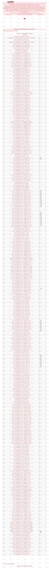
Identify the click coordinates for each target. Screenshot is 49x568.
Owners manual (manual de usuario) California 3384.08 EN (21, 322)
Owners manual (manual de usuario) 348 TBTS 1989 (21, 101)
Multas (40, 7)
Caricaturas (9, 6)
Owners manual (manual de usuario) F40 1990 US (21, 401)
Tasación (30, 8)
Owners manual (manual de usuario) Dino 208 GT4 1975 (21, 333)
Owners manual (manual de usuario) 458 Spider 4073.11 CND (21, 225)
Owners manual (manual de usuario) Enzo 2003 (21, 350)
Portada (14, 4)
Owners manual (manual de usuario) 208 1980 (21, 39)
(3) (43, 5)
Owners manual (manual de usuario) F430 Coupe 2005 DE (21, 404)
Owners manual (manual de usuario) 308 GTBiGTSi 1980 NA (21, 63)
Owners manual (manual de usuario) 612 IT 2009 (21, 319)
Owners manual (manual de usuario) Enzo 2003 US (21, 353)
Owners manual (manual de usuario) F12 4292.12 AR (21, 368)
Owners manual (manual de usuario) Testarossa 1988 (21, 549)
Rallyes (24, 8)
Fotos (44, 6)
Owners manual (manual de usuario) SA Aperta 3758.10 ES (21, 516)
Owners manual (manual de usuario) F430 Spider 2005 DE (21, 424)
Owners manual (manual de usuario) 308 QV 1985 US (21, 72)
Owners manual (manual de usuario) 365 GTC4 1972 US (21, 146)
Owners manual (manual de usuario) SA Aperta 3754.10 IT (21, 510)
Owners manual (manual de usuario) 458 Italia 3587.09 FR (21, 193)
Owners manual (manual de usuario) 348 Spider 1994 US (21, 98)
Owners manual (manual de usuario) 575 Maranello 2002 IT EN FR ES (21, 259)
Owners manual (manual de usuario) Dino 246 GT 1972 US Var (21, 337)
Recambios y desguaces (14, 8)
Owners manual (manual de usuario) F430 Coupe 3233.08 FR (21, 418)
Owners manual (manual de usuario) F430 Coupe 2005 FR (21, 408)
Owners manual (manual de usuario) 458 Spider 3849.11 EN (21, 210)
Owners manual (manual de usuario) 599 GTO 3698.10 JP (21, 290)
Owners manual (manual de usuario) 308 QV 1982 (21, 68)
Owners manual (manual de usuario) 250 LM (21, 49)
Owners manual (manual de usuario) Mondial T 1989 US (21, 500)
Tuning (22, 9)
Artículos (5, 6)
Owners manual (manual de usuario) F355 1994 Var (21, 371)
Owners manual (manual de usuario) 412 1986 (21, 154)
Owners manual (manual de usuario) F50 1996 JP (21, 450)
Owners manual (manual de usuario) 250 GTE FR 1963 (21, 46)
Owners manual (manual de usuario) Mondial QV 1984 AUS (21, 496)
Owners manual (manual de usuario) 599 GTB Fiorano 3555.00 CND (21, 277)
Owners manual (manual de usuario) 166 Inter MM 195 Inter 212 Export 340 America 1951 (21, 37)
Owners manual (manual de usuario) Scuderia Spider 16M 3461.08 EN (21, 523)
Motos (37, 5)
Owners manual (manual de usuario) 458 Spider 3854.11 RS (21, 218)
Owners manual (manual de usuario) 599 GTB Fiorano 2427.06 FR (21, 268)
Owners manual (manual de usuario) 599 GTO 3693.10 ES (21, 284)
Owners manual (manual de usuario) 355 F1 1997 (21, 117)
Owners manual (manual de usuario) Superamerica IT (21, 535)
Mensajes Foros (32, 7)
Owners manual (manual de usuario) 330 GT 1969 (21, 89)
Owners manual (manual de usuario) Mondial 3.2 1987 (21, 480)
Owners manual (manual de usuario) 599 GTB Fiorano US (21, 274)
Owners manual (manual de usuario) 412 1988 (21, 156)
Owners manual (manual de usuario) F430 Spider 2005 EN (21, 425)
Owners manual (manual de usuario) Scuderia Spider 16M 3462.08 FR (21, 525)
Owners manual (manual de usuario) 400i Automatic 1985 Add (21, 153)
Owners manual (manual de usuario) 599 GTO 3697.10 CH (21, 288)
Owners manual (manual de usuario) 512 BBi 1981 (21, 229)
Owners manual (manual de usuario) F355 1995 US (21, 376)
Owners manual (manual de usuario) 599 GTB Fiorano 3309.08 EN (21, 275)
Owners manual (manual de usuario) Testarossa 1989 (21, 552)
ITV (12, 7)
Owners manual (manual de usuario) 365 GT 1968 (21, 138)
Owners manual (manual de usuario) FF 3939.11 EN (21, 457)
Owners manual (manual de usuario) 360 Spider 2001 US (21, 131)
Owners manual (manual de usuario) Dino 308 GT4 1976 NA (21, 347)
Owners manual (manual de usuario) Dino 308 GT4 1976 (21, 345)
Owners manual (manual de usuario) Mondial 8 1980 (21, 485)
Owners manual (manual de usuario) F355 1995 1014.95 (21, 373)
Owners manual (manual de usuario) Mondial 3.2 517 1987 (21, 476)
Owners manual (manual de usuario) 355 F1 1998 (21, 118)
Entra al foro (41, 9)
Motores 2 (36, 11)
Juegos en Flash (15, 7)
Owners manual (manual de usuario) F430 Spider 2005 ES (21, 427)
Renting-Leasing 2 (18, 9)
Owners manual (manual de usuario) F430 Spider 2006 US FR (21, 434)
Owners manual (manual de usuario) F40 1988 (21, 398)
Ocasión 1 (34, 4)
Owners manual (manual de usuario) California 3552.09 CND (21, 329)
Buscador (24, 4)
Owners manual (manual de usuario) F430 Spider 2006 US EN (21, 433)
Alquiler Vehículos (42, 8)
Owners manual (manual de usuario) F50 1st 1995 (21, 444)
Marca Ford (16, 11)
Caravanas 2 (33, 6)
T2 (32, 8)
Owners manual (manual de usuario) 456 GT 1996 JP (21, 173)
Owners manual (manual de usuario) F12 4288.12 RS (21, 363)
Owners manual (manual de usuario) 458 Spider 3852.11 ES (21, 215)
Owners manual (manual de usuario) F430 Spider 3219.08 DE (21, 440)
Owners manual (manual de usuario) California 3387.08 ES (21, 326)
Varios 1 (27, 11)
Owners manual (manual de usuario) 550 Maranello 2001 (21, 249)
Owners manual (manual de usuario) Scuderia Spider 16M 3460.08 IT (21, 522)
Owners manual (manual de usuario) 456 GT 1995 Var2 (21, 170)
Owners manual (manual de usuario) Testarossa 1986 (21, 548)
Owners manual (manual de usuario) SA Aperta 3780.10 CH (21, 521)
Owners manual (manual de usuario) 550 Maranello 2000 (21, 248)
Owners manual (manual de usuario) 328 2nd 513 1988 (21, 75)
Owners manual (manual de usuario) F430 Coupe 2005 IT (21, 410)
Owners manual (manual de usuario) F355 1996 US (21, 385)
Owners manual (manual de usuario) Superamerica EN (21, 534)
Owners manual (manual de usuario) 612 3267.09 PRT (21, 313)
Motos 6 (31, 13)
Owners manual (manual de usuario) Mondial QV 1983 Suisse (21, 493)
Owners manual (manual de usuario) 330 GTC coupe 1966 (21, 91)
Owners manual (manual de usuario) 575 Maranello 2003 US (21, 264)
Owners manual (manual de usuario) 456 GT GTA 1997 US (21, 177)
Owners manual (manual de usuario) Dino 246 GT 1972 (21, 336)
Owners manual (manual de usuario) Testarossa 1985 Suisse (21, 544)
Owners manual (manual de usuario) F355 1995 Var (21, 378)
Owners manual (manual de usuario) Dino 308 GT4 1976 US (21, 349)
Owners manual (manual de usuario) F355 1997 (21, 386)
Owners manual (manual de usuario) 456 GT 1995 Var (21, 169)
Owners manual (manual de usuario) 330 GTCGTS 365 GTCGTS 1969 (21, 92)
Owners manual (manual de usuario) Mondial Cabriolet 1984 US (21, 489)
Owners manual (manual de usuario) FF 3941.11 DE (21, 460)
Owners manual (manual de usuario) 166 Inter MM (21, 36)
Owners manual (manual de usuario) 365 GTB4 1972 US (21, 141)
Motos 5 (27, 13)
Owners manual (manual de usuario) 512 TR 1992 (21, 234)
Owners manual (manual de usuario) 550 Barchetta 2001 (21, 241)
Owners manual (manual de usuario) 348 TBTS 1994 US (21, 115)
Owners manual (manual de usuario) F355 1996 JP (21, 384)
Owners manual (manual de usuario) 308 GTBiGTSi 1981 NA (21, 65)
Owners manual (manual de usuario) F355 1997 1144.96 (21, 388)
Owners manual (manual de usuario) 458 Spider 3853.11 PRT (21, 216)
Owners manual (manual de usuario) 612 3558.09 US (21, 316)
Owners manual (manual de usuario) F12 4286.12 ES (21, 360)
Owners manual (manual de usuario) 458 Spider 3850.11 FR (21, 212)
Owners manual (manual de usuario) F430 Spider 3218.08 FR (21, 438)
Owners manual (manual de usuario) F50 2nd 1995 (21, 446)
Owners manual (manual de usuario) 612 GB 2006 (21, 304)
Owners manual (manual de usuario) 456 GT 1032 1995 (21, 161)
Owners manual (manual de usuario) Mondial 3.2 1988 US (21, 483)
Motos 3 (21, 13)
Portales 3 (17, 5)
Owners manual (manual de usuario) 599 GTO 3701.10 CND (21, 293)
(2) (42, 5)
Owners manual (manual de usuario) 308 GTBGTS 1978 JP (21, 59)
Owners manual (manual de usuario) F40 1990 (21, 399)
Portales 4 (21, 5)
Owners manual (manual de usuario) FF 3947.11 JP (21, 467)
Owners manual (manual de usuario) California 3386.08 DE (21, 324)
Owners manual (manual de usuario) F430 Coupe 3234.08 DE (21, 420)
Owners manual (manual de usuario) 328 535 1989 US (21, 81)
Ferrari (22, 11)
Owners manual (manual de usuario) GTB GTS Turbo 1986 (21, 470)
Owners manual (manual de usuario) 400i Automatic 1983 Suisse (21, 151)
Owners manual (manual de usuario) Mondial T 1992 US (21, 508)
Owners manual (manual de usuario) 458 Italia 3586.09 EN (21, 192)
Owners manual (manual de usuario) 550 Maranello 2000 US (21, 255)
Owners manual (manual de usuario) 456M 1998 (21, 182)
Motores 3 (40, 11)
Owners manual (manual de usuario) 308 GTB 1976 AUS (21, 55)
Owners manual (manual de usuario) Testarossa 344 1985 (21, 551)
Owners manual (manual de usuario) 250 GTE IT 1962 (21, 47)
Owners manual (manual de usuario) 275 (21, 50)
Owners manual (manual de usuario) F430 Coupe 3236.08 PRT (21, 422)
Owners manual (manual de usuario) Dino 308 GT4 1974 (21, 342)
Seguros (27, 8)
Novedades (20, 4)
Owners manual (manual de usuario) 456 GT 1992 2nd (21, 163)
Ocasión (27, 5)
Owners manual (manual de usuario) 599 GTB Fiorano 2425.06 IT (21, 265)
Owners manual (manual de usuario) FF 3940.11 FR (21, 459)
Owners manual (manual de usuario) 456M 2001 (21, 183)
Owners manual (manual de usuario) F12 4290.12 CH (21, 365)
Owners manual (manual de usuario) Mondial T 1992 (21, 506)
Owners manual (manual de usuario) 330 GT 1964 (21, 86)
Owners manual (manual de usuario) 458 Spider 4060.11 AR (21, 223)
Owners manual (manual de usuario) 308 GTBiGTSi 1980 (21, 62)
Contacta (17, 4)
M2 (3, 8)
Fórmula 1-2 (41, 6)
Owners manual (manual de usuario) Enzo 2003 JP (21, 352)
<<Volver (4, 563)
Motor (13, 13)
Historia (10, 7)
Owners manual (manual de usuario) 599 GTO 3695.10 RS (21, 287)
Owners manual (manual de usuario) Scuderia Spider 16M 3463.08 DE (21, 526)
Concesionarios (13, 6)
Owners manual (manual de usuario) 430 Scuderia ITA (21, 159)
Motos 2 (18, 13)
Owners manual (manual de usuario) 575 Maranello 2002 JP (21, 261)
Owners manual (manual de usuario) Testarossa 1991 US (21, 541)
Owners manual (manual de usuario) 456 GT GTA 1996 (21, 176)
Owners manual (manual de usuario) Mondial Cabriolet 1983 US (21, 487)
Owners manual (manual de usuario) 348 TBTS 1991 (21, 107)
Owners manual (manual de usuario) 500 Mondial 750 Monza (21, 226)
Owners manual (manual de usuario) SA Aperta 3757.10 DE (21, 515)
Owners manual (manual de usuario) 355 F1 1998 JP (21, 120)
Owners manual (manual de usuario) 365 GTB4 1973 (21, 143)
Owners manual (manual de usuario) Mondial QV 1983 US (21, 495)
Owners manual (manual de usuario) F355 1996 (21, 382)
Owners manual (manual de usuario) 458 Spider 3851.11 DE (21, 213)
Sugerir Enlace (12, 563)
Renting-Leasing (11, 9)
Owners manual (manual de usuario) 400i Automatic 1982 (21, 150)
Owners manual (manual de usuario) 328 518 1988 (21, 83)
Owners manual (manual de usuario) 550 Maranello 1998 (21, 247)
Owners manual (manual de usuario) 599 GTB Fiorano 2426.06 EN (21, 267)
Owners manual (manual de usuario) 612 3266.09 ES (21, 311)
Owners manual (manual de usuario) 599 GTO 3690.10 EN (21, 280)
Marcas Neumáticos (27, 7)
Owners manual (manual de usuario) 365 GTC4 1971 (21, 144)
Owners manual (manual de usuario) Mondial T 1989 (21, 499)
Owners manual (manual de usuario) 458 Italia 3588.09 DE (21, 195)
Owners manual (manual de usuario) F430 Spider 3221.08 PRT (21, 443)
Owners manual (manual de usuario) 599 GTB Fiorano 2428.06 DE (21, 270)
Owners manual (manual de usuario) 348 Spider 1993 (21, 96)
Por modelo (23, 6)
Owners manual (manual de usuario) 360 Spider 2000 (21, 130)
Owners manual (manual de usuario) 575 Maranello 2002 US (21, 262)
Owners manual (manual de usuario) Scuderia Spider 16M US (21, 532)
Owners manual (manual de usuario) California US (21, 330)
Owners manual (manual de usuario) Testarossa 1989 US (21, 539)
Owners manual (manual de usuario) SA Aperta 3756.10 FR (21, 513)
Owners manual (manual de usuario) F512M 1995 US (21, 454)
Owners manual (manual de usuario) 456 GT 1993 (21, 164)
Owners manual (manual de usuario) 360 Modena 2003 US (21, 128)
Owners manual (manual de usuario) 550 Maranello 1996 (21, 244)
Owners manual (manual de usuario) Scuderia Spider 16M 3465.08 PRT (21, 529)
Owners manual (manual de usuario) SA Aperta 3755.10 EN (21, 512)
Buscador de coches (29, 4)
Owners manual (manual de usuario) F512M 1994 (21, 451)
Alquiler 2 (7, 9)
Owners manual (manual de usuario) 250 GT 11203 (21, 43)
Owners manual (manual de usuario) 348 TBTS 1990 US (21, 105)
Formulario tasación (36, 8)
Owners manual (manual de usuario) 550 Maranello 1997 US (21, 252)
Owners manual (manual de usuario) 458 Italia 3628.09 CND (21, 205)
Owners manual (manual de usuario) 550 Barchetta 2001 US (21, 242)
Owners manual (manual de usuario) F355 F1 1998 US (21, 394)
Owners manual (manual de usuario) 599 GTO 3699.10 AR (21, 291)
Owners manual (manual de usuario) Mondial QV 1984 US (21, 498)
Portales (11, 5)
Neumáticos (24, 12)
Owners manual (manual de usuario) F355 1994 (21, 369)
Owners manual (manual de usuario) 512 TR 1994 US (21, 239)
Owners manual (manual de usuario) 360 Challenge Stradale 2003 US (21, 122)
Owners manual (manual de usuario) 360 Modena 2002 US (21, 127)
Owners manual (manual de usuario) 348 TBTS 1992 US (21, 109)
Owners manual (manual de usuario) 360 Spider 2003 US (21, 134)
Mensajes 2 (37, 7)
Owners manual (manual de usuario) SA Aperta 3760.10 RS (21, 518)
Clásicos (30, 5)
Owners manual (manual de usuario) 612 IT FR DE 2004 (21, 297)
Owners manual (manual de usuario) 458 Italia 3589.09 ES (21, 196)
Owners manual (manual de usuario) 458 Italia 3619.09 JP (21, 200)
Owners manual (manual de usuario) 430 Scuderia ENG (21, 157)
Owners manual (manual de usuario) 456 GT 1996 (21, 171)
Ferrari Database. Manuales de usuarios (11, 30)
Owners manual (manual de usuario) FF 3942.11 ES (21, 461)
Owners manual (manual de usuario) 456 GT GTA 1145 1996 (21, 174)
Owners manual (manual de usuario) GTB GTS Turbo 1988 (21, 472)
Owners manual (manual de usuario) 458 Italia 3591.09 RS (21, 199)
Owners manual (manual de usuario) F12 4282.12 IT (21, 355)
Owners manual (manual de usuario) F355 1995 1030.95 (21, 375)
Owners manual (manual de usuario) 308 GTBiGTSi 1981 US (21, 66)
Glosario (37, 9)
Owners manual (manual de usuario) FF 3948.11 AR (21, 469)
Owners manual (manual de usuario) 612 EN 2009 (21, 317)
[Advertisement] (24, 15)
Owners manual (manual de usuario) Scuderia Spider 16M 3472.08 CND (21, 531)
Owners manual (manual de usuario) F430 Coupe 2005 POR (21, 411)
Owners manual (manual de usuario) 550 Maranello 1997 (21, 245)
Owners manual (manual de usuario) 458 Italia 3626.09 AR (21, 203)
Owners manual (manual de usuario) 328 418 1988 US (21, 79)
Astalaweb (11, 4)
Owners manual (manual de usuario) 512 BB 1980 (21, 228)
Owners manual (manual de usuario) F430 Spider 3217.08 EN (21, 437)
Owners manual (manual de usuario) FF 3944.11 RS (21, 464)
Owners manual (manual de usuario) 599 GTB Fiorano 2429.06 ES (21, 271)
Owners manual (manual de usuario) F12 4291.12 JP (21, 366)
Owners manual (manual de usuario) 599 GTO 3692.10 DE (21, 283)
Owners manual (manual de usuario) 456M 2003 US (21, 189)
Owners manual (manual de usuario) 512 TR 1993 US (21, 238)
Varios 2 (30, 11)
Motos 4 (24, 13)
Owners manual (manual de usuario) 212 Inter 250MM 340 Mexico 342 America (21, 42)
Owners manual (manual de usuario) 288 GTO (21, 52)
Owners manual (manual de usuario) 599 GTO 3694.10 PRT (21, 285)
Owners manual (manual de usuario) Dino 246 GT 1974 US (21, 340)
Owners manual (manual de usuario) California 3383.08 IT (21, 320)
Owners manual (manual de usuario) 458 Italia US (21, 206)
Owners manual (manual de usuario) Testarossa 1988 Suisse (21, 547)
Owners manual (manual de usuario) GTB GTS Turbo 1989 (21, 473)
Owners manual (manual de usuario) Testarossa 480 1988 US (21, 542)
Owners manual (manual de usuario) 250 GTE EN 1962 (21, 45)
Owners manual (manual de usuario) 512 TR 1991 (21, 232)
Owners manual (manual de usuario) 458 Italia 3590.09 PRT (21, 197)
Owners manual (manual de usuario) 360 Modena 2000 (21, 124)
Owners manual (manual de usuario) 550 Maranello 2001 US (21, 257)
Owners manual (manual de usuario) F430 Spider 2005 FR (21, 428)
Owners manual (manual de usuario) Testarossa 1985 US (21, 536)
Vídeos (31, 9)
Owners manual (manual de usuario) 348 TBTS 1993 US (21, 111)
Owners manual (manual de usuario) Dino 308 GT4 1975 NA (21, 343)
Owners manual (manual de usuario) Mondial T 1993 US (21, 509)
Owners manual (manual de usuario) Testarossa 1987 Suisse (21, 538)
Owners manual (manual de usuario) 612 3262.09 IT (21, 306)
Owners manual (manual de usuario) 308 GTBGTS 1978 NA (21, 60)
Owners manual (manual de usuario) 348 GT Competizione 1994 (21, 94)
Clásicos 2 (34, 5)
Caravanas (29, 6)
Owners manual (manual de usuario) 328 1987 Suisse (21, 82)
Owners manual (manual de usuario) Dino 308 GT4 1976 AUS (21, 346)
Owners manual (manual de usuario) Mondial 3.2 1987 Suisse (21, 482)
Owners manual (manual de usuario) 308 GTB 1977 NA (21, 56)
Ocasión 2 (37, 4)
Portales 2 (14, 5)
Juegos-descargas (21, 7)
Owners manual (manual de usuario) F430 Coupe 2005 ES (21, 407)
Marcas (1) (40, 5)
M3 (5, 8)
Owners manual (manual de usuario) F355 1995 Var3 (21, 381)
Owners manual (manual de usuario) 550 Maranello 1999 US (21, 254)
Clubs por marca (18, 6)
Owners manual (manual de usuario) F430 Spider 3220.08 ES (21, 441)
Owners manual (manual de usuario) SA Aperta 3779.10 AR (21, 519)
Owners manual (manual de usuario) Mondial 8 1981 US (21, 486)
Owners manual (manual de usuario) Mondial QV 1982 (21, 492)
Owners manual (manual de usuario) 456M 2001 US (21, 186)
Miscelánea (43, 7)
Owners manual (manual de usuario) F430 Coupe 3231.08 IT (21, 415)
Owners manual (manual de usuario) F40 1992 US (21, 402)
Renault (19, 11)
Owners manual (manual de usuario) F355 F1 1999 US (21, 395)
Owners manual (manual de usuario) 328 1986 (21, 73)
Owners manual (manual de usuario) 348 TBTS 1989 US (21, 102)
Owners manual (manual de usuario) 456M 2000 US (21, 184)
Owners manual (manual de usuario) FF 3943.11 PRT (21, 463)
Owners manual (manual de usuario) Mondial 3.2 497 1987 (21, 474)
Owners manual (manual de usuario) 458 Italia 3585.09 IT (21, 190)
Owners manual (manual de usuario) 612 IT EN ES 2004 (21, 296)
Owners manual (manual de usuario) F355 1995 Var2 (21, 379)
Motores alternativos (10, 11)
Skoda (25, 11)
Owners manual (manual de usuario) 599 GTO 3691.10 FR (21, 281)
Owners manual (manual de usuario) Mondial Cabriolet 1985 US (21, 490)
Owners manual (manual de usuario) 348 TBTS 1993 (21, 114)
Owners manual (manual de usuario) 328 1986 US (21, 78)
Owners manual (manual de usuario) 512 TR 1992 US (21, 236)
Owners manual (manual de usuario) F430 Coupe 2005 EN (21, 405)
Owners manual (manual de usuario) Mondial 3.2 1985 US (21, 479)
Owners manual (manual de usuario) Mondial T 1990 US (21, 503)
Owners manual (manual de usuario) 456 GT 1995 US (21, 167)
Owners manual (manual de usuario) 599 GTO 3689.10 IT (21, 278)
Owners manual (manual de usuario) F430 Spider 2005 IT (21, 430)
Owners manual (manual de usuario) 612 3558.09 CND (21, 314)
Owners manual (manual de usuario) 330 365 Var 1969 (21, 76)
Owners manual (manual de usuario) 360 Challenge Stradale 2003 (21, 121)
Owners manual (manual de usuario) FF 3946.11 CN (21, 466)
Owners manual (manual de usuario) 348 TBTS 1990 (21, 104)
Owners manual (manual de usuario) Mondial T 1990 (21, 502)
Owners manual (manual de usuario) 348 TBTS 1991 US (21, 108)
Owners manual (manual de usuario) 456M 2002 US (21, 187)
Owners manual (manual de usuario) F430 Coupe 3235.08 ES (21, 421)
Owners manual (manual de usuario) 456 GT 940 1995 (21, 160)
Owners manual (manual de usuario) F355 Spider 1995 (21, 397)
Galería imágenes (7, 5)
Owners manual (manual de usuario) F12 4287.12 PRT (21, 362)
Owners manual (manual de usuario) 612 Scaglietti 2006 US (21, 298)
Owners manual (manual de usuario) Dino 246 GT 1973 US (21, 339)
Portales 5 (24, 5)
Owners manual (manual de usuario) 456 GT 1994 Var (21, 166)
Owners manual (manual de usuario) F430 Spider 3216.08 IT (21, 435)
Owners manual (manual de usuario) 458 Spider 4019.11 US (21, 221)
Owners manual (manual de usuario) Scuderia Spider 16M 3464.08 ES (21, 528)
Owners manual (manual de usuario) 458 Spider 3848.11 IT (21, 209)
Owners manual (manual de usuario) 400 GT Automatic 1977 (21, 147)
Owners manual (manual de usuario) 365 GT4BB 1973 (21, 137)
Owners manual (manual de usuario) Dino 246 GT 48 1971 (21, 335)
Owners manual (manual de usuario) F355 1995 (21, 372)
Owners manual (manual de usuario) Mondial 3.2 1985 (21, 477)
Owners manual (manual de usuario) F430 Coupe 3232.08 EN (21, 417)
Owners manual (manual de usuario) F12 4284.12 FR (21, 358)
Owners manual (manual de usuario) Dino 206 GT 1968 (21, 332)
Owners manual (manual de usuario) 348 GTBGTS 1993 (21, 95)
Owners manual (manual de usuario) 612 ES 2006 (21, 301)
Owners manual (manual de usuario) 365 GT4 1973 (21, 135)
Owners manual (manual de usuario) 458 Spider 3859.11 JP (21, 219)
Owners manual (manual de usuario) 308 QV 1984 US (21, 71)
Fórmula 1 (36, 6)
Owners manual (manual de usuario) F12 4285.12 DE (21, 359)
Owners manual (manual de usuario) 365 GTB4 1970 (21, 140)
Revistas (21, 8)
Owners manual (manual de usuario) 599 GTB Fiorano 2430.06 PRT (21, 272)
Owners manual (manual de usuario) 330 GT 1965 (21, 88)
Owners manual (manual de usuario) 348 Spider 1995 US (21, 99)
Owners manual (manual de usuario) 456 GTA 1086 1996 (21, 179)
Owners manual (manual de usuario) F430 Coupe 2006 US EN (21, 412)
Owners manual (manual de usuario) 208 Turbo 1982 (21, 40)
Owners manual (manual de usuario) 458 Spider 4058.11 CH (21, 222)
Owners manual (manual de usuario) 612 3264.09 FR (21, 309)
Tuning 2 (25, 9)
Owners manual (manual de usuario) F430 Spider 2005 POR (21, 431)
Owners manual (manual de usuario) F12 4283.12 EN (21, 356)
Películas (7, 8)
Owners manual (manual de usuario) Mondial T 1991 (21, 505)
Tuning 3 (28, 9)
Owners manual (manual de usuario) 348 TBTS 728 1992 (21, 112)
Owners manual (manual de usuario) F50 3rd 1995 (21, 447)
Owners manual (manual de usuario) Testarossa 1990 (21, 554)
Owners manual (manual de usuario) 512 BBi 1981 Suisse (21, 231)
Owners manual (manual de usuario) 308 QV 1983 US (21, 69)
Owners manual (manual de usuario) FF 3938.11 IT (21, 456)
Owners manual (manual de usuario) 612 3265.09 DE (21, 310)
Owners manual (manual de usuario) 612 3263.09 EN (21, 307)
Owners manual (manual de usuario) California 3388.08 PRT (21, 327)
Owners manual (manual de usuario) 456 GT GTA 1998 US (21, 180)
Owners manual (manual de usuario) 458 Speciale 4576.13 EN (21, 208)
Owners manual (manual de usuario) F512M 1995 (21, 453)
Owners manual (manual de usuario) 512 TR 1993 (21, 235)
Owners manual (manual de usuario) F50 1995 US (21, 448)
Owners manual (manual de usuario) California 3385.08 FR (21, 323)
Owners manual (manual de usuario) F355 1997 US (21, 391)
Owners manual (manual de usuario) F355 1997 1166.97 (21, 389)
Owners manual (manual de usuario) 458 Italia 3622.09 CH (21, 202)
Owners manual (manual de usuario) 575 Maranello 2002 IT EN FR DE (21, 258)
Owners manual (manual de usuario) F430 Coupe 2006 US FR (21, 414)
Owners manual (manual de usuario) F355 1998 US (21, 392)
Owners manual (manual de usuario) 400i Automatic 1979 (21, 148)
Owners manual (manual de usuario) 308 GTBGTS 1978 (21, 58)
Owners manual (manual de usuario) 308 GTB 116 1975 (21, 53)
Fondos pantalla (5, 7)
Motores (33, 11)
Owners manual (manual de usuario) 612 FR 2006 (21, 303)
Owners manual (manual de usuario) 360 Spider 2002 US (21, 133)
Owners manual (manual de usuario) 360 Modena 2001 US (21, 125)
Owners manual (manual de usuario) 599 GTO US (21, 294)
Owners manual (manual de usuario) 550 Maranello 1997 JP (21, 251)
